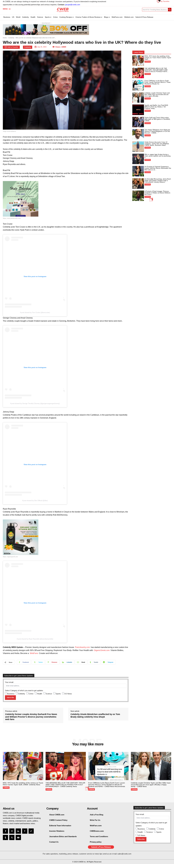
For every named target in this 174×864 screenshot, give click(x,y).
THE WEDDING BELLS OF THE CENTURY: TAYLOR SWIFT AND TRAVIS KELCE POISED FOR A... (157, 70)
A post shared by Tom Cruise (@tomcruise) (35, 312)
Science (49, 694)
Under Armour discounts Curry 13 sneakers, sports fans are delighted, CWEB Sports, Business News (157, 143)
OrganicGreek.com (102, 650)
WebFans (34, 653)
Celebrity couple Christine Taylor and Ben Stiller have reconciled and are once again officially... (157, 94)
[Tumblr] (5, 837)
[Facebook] (5, 831)
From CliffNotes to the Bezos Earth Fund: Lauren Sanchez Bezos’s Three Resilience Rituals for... (157, 82)
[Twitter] (11, 837)
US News (68, 694)
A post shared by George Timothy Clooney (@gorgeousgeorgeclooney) (35, 403)
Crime (31, 694)
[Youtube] (18, 837)
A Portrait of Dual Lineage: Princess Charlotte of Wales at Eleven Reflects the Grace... (157, 192)
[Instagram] (11, 831)
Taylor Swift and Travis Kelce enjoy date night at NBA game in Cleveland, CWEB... (157, 119)
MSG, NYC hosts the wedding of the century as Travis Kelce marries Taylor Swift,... (158, 57)
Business (10, 694)
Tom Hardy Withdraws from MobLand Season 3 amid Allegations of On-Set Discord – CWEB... (157, 131)
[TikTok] (31, 831)
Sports (58, 694)
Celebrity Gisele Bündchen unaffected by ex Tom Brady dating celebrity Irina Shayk (95, 715)
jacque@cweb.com (72, 5)
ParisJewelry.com (82, 647)
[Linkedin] (18, 831)
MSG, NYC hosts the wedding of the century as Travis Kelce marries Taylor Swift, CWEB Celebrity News (23, 784)
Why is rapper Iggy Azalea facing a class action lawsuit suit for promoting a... (157, 156)
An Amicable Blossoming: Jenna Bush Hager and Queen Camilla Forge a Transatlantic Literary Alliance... (158, 180)
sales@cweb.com (124, 854)
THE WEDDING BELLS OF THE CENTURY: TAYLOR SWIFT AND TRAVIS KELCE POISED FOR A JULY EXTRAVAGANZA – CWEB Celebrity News (65, 784)
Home (5, 38)
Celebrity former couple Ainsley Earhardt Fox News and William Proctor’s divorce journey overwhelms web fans (31, 717)
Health (39, 694)
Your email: (9, 682)
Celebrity (11, 38)
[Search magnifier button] (169, 9)
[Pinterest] (24, 831)
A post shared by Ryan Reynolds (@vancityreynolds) (35, 639)
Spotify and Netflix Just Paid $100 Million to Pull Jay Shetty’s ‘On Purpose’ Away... (156, 106)
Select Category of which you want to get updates (24, 690)
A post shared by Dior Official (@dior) (35, 500)
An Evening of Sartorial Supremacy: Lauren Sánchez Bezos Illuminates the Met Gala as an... (158, 168)
